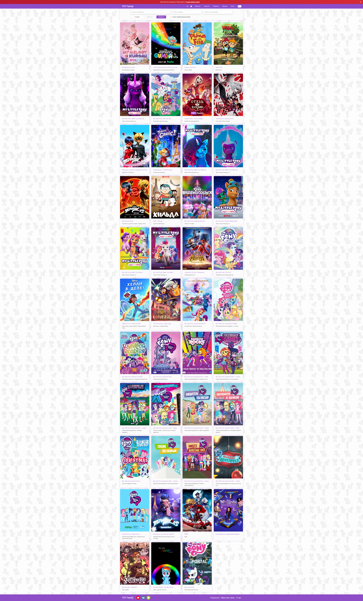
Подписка (214, 598)
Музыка (225, 6)
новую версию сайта (193, 2)
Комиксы (216, 6)
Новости (206, 6)
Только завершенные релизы (181, 17)
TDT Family (127, 6)
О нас (238, 598)
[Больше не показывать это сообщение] (360, 2)
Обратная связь (228, 598)
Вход (232, 6)
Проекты (197, 6)
